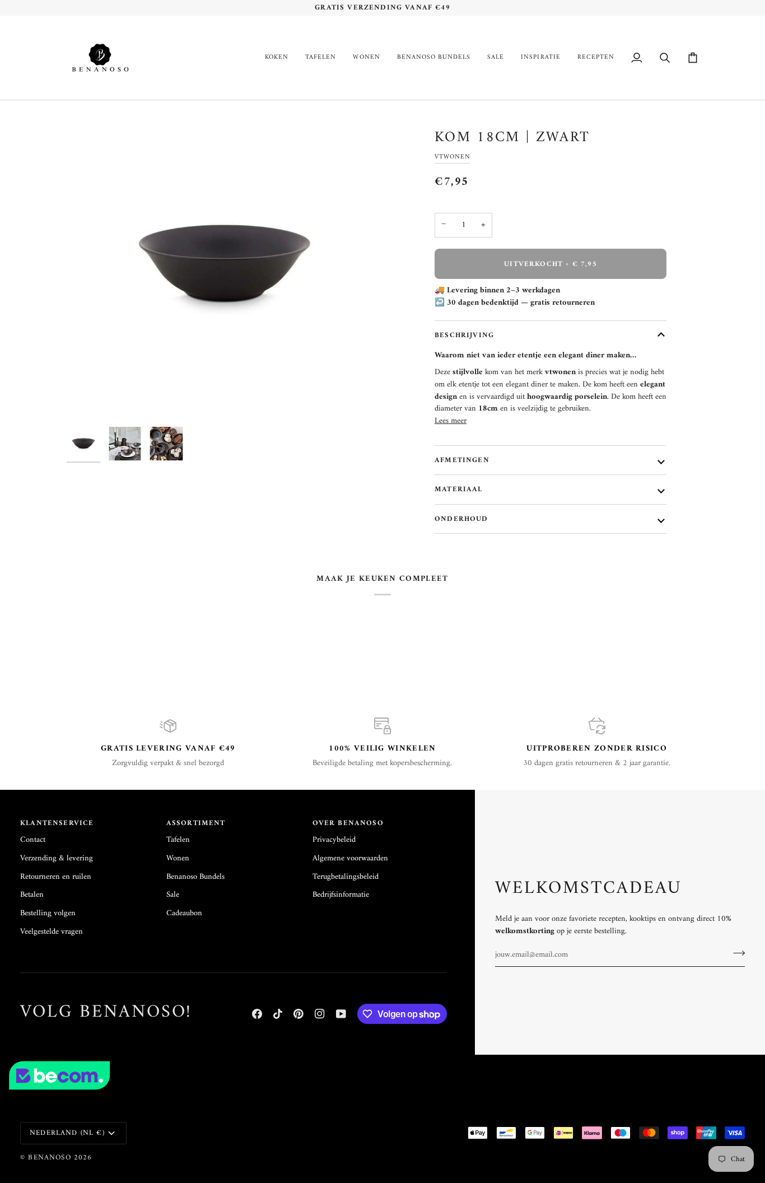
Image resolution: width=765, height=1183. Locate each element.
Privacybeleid (334, 840)
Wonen (177, 858)
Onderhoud (461, 519)
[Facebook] (257, 1014)
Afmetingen (462, 460)
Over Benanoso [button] (348, 824)
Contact (32, 840)
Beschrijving (464, 335)
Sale (172, 895)
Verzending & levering (56, 858)
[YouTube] (341, 1014)
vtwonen (452, 156)
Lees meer (451, 421)
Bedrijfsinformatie (340, 895)
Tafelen (178, 840)
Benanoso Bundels (195, 877)
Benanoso (49, 1157)
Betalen (32, 895)
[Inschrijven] (735, 953)
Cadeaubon (184, 913)
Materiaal (459, 489)
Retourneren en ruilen (55, 877)
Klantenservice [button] (57, 824)
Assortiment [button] (196, 824)
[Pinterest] (298, 1014)
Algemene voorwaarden (350, 858)
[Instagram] (320, 1014)
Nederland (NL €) (67, 1132)
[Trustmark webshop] (382, 1075)
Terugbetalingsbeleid (345, 877)
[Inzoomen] (224, 263)
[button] (276, 58)
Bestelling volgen (48, 913)
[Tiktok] (277, 1014)
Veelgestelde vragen (51, 932)
